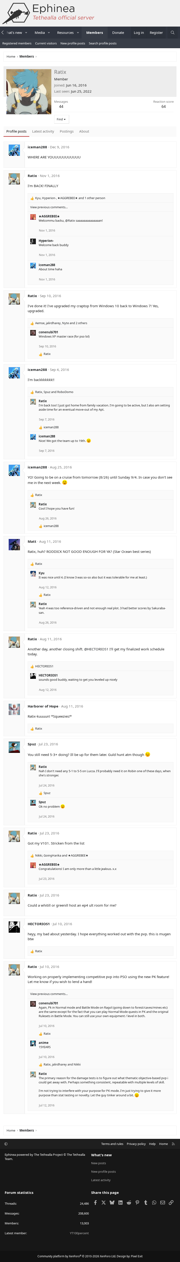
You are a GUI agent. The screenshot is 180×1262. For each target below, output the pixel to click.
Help (152, 1144)
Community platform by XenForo (77, 1256)
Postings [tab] (67, 131)
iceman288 (37, 147)
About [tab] (84, 131)
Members (94, 32)
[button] (26, 33)
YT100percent (79, 1233)
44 (61, 106)
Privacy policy (136, 1144)
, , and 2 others (61, 323)
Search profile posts (102, 43)
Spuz (32, 744)
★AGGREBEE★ (49, 216)
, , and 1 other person (70, 198)
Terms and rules (112, 1144)
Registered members (16, 43)
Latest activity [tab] (43, 131)
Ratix (32, 175)
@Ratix (70, 220)
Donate (118, 32)
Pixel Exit (136, 1256)
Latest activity (101, 1180)
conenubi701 (48, 332)
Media (40, 32)
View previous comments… (49, 207)
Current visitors (46, 43)
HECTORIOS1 (48, 675)
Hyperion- (46, 241)
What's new (101, 1154)
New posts (98, 1163)
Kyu (42, 573)
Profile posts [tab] (16, 131)
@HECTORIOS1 (96, 649)
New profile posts (72, 43)
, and (54, 392)
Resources (65, 32)
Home (163, 1144)
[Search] (173, 33)
